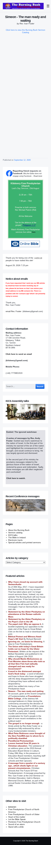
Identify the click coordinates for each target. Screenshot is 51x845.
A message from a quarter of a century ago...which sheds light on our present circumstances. (26, 765)
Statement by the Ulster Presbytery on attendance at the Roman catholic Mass (26, 614)
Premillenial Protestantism (20, 741)
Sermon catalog (15, 532)
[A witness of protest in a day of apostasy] (23, 6)
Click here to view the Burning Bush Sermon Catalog (25, 31)
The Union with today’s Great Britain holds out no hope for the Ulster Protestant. (25, 649)
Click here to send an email (19, 354)
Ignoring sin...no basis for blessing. (25, 641)
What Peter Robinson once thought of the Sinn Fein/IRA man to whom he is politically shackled (26, 735)
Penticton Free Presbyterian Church (24, 822)
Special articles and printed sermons (24, 542)
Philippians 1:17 (29, 225)
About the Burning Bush (18, 530)
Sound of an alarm (16, 824)
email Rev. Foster (13, 311)
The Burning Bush (32, 841)
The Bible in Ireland (17, 537)
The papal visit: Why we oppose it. (25, 624)
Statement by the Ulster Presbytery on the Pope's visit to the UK (26, 620)
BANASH (12, 807)
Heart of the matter (16, 817)
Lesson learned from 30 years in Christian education (23, 744)
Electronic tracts (15, 540)
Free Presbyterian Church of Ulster (24, 814)
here (33, 232)
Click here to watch (15, 478)
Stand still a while (16, 827)
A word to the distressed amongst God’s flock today (24, 672)
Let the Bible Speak (17, 819)
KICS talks (12, 535)
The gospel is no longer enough (23, 723)
